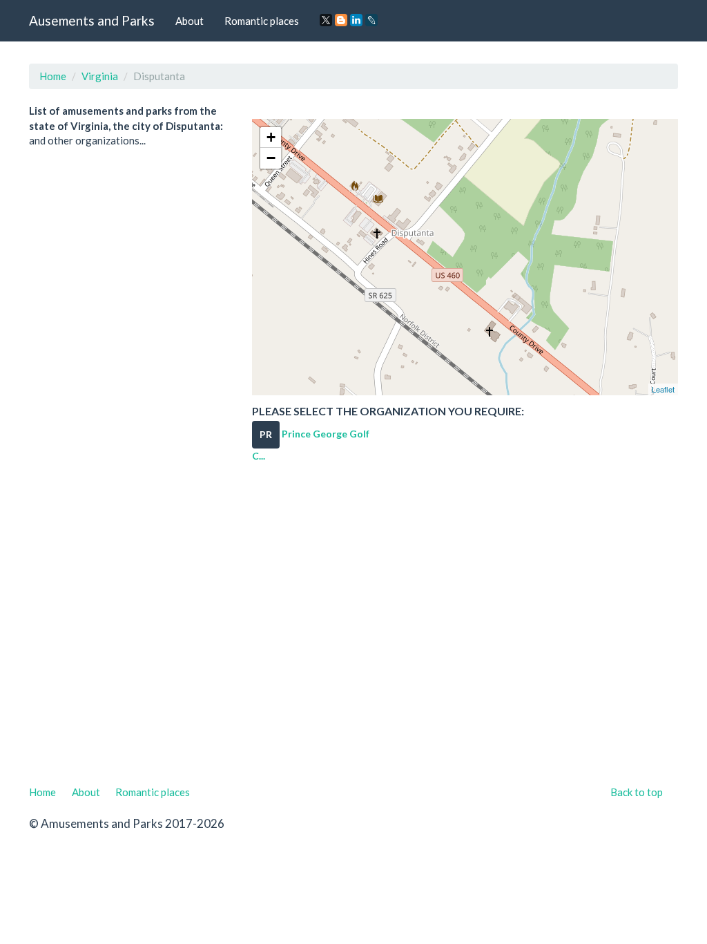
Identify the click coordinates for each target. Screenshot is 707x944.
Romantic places (261, 21)
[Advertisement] (353, 629)
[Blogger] (341, 20)
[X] (326, 20)
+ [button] (271, 137)
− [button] (271, 158)
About (189, 21)
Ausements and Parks (92, 20)
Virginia (99, 76)
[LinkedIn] (356, 20)
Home (52, 76)
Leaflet (663, 389)
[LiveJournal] (371, 20)
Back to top (636, 792)
